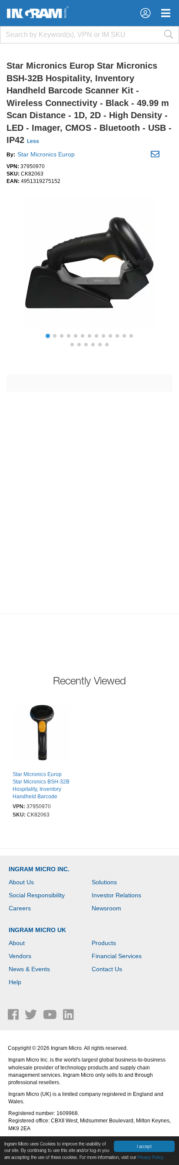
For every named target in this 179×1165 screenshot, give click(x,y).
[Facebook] (14, 1016)
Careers (20, 908)
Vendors (20, 956)
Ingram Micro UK (37, 929)
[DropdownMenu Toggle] (165, 13)
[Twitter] (32, 1016)
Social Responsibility (37, 895)
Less (33, 141)
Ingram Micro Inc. (39, 869)
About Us (21, 882)
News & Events (29, 969)
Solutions (104, 882)
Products (104, 942)
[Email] (156, 156)
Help (15, 982)
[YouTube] (51, 1016)
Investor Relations (116, 895)
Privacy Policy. (151, 1157)
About (17, 942)
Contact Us (107, 969)
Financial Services (117, 956)
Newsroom (106, 908)
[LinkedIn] (68, 1016)
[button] (145, 13)
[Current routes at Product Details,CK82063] (42, 733)
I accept (144, 1146)
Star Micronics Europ (46, 154)
